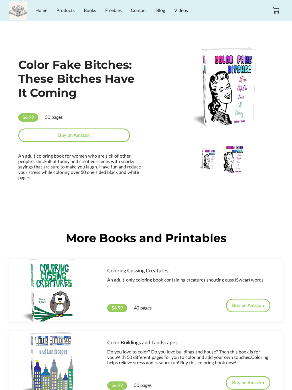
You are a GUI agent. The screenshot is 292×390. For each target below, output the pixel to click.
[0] (276, 10)
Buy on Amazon (74, 135)
